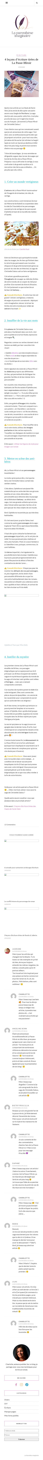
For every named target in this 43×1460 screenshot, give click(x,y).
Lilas (14, 1282)
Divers (7, 1400)
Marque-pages (10, 1412)
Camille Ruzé (24, 249)
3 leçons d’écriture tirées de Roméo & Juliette (20, 935)
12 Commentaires (9, 825)
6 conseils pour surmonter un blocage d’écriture (21, 868)
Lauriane (16, 949)
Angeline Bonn (19, 1029)
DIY (5, 1404)
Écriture (21, 55)
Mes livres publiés (11, 1415)
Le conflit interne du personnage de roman (19, 901)
